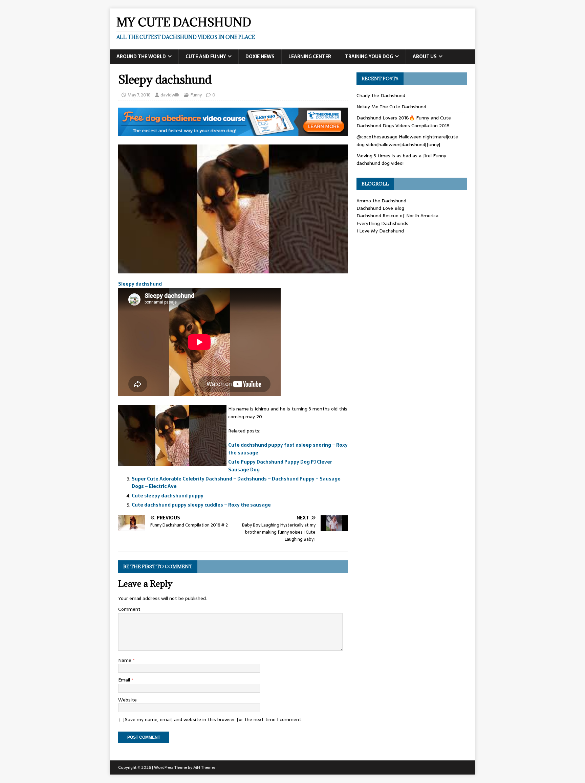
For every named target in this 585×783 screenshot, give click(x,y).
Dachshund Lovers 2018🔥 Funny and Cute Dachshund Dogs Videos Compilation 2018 (403, 121)
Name (125, 660)
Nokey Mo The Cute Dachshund (391, 106)
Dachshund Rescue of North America (397, 215)
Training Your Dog (369, 56)
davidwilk (169, 94)
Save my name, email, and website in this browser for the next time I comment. (213, 719)
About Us (425, 56)
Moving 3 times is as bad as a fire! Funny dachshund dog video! (401, 159)
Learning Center (309, 56)
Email (124, 680)
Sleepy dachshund (140, 284)
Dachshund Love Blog (380, 208)
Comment (129, 609)
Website (127, 699)
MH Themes (204, 767)
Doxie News (260, 56)
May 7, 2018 (139, 94)
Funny (196, 94)
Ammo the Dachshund (381, 200)
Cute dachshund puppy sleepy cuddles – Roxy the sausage (201, 505)
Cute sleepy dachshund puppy (167, 495)
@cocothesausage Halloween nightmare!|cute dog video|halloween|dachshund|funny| (407, 140)
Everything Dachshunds (382, 223)
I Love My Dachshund (380, 230)
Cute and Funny (206, 56)
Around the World (141, 56)
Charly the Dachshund (380, 95)
